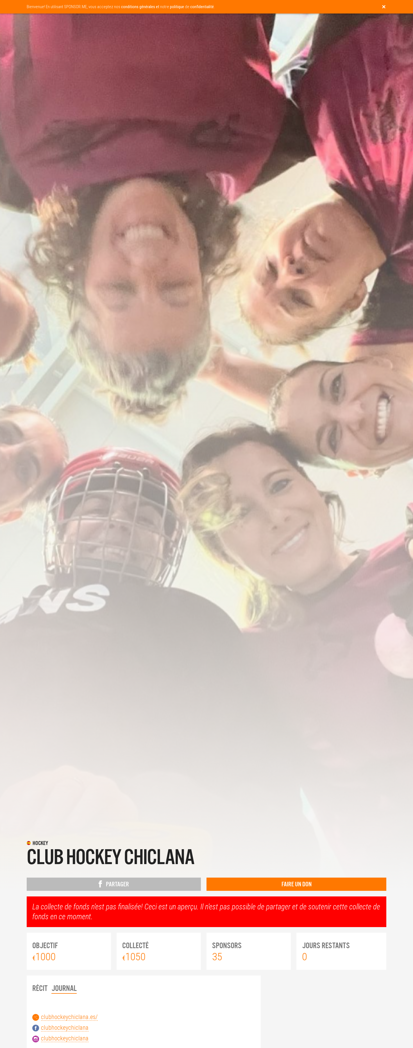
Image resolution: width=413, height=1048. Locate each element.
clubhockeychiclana (64, 1027)
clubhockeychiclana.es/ (69, 1016)
